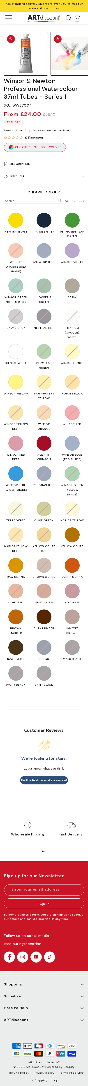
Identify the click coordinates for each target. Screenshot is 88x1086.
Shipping (31, 130)
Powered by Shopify (60, 1067)
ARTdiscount (35, 1067)
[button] (9, 18)
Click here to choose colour (38, 147)
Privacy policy (44, 1073)
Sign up (44, 904)
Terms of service (71, 1073)
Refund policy (19, 1073)
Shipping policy (46, 1080)
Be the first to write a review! (44, 780)
